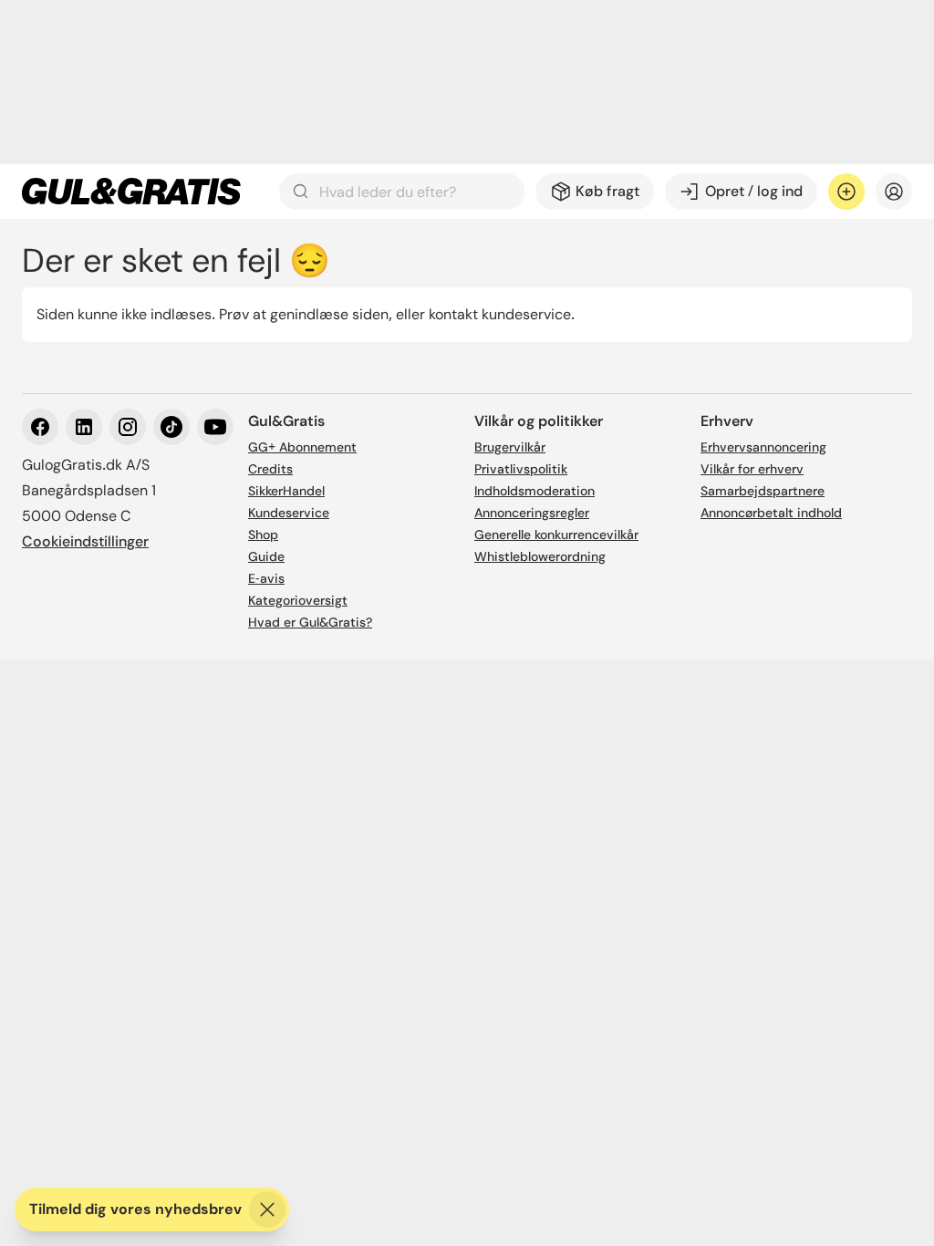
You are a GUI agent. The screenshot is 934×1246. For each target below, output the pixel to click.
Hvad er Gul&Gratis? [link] (310, 622)
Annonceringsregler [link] (531, 512)
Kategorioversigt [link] (298, 600)
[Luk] (267, 1209)
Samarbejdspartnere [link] (762, 491)
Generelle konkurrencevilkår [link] (556, 534)
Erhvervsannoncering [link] (763, 447)
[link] (131, 191)
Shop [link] (263, 534)
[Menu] (894, 191)
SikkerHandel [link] (286, 491)
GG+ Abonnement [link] (302, 447)
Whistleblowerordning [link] (540, 556)
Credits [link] (270, 469)
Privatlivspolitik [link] (520, 469)
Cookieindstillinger (85, 541)
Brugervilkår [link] (509, 447)
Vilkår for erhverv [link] (752, 469)
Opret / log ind (754, 191)
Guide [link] (266, 556)
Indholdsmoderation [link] (534, 491)
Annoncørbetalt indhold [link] (771, 512)
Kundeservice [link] (288, 512)
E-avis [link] (266, 578)
